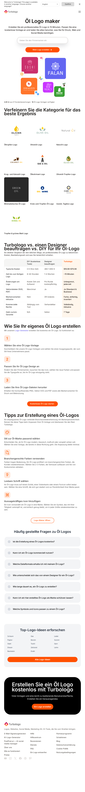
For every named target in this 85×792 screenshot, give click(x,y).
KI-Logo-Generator (12, 737)
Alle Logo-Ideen (42, 659)
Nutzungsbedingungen (66, 752)
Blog (58, 741)
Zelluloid (34, 647)
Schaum (10, 636)
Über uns (8, 747)
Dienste (33, 745)
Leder (56, 636)
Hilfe (32, 734)
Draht (33, 651)
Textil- (33, 644)
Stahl (9, 644)
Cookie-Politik (62, 749)
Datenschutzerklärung (65, 745)
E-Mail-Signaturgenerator (15, 734)
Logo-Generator (22, 331)
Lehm (56, 647)
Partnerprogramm (64, 734)
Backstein (11, 651)
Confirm (68, 4)
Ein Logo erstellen (42, 707)
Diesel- (10, 647)
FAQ (32, 749)
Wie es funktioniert (12, 751)
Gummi (56, 640)
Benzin (33, 640)
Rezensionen (35, 741)
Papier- (10, 640)
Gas (32, 636)
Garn (56, 644)
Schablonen (61, 737)
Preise (6, 755)
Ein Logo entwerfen (38, 752)
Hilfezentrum (35, 737)
